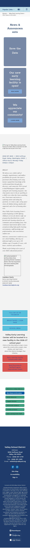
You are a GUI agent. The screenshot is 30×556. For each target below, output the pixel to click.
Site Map (15, 471)
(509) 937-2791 (17, 457)
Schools (4, 13)
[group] (15, 51)
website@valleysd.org (18, 461)
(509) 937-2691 (16, 459)
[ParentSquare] (15, 530)
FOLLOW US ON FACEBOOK (15, 314)
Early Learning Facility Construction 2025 (15, 358)
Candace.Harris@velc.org (10, 285)
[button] (8, 9)
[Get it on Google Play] (15, 535)
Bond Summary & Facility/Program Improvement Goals (15, 367)
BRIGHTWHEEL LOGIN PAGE (15, 321)
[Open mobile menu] (26, 9)
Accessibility (15, 474)
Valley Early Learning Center (16, 13)
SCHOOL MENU (15, 328)
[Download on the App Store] (15, 540)
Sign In (15, 477)
